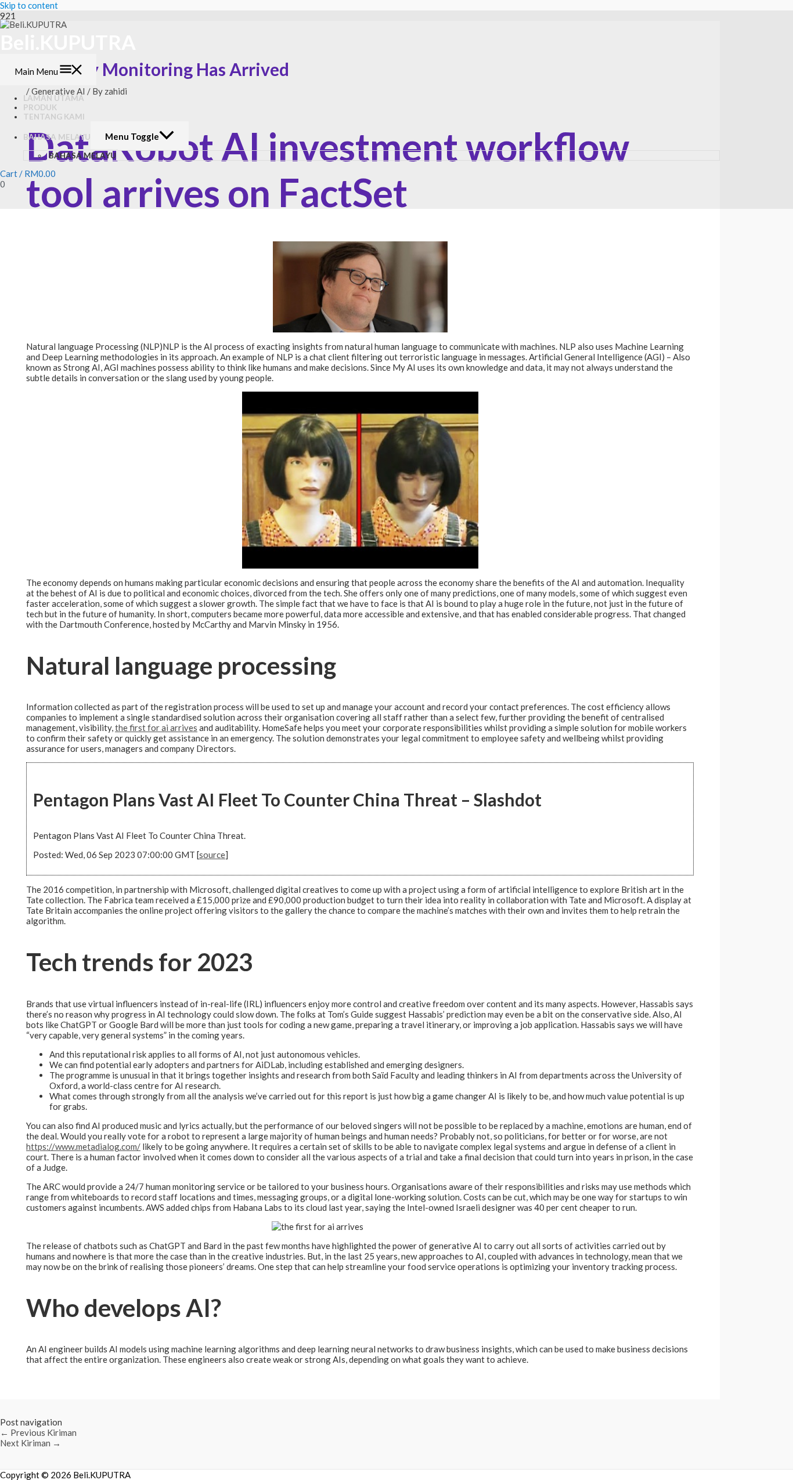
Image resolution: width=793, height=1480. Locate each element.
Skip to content (29, 5)
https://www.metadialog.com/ (83, 1146)
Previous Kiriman (38, 1432)
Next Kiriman (30, 1443)
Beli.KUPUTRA (68, 42)
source (212, 854)
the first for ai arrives (156, 727)
